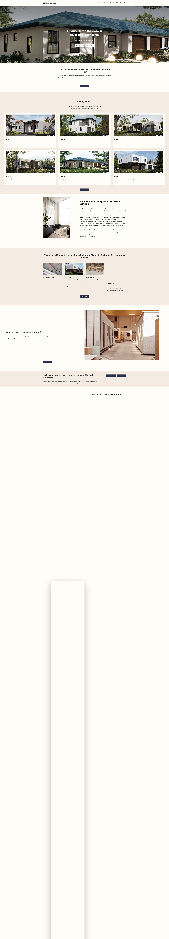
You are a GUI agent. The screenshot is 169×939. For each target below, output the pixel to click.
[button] (79, 45)
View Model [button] (8, 145)
